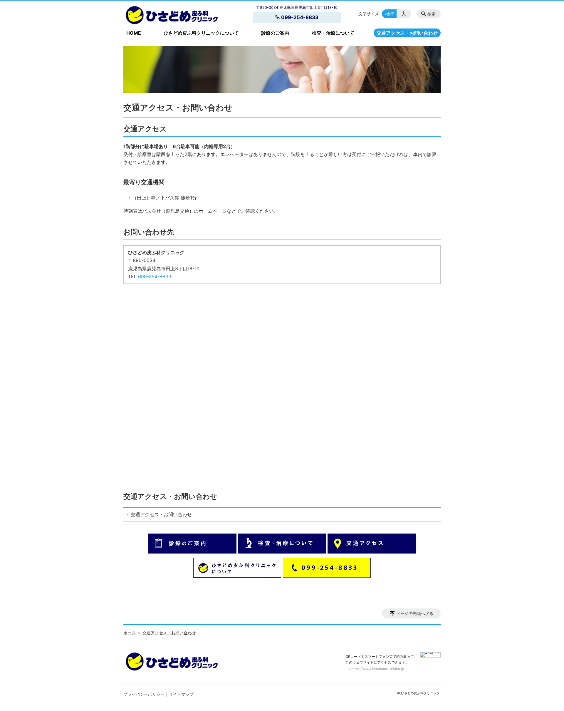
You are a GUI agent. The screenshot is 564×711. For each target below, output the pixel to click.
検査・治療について (333, 33)
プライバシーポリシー (143, 694)
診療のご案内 (275, 33)
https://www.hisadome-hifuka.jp (377, 669)
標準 (390, 14)
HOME (133, 33)
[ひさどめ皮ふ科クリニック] (171, 15)
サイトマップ (181, 694)
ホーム (129, 632)
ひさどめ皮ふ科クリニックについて (201, 33)
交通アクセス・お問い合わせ (407, 33)
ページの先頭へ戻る (414, 613)
